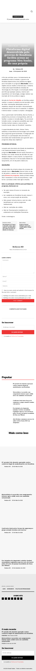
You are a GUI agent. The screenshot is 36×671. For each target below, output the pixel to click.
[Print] (22, 313)
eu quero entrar (17, 332)
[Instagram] (6, 599)
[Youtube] (21, 599)
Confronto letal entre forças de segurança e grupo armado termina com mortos (23, 402)
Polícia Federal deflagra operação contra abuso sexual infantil (25, 226)
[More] (30, 313)
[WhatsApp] (18, 313)
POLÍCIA (4, 643)
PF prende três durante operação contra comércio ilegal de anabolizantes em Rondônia (23, 385)
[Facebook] (6, 313)
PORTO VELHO (13, 46)
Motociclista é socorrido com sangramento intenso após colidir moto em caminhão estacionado (23, 393)
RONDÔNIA (24, 46)
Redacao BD (19, 69)
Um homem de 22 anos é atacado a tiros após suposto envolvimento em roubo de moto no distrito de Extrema (9, 227)
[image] (18, 613)
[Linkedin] (9, 599)
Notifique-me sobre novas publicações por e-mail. (17, 297)
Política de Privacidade (17, 336)
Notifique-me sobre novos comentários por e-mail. (17, 295)
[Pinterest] (14, 313)
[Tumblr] (26, 313)
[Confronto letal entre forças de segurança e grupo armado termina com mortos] (7, 402)
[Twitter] (10, 313)
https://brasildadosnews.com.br (18, 249)
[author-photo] (3, 466)
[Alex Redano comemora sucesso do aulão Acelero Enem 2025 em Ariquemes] (7, 420)
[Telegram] (15, 599)
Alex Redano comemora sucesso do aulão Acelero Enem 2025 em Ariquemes (23, 420)
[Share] (12, 599)
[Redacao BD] (18, 240)
